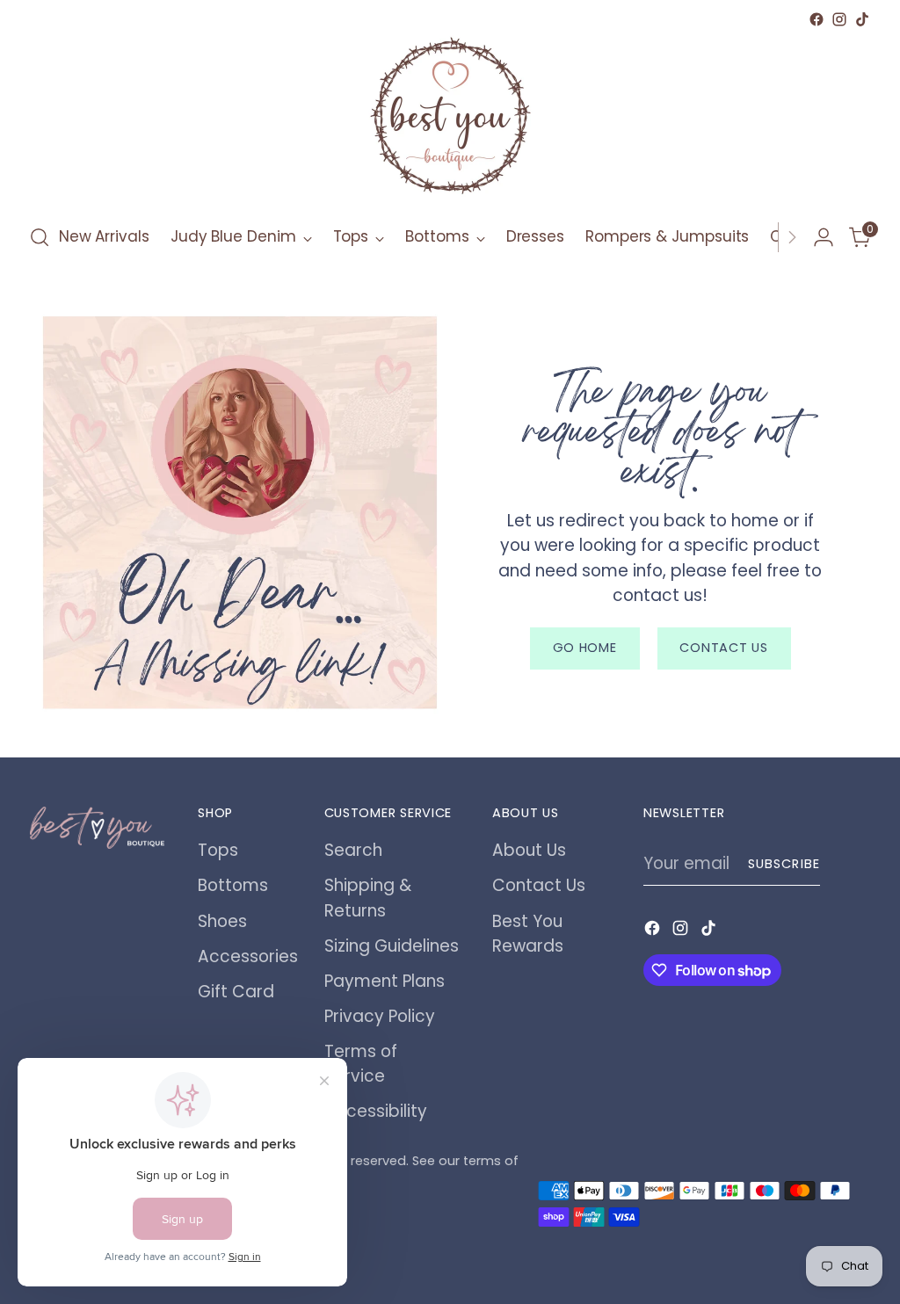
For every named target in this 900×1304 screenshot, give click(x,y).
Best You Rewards (527, 933)
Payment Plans (384, 981)
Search (353, 850)
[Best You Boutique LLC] (450, 119)
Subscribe (784, 864)
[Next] (792, 237)
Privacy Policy (379, 1016)
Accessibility (375, 1111)
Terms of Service (360, 1064)
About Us (529, 850)
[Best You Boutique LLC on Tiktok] (862, 19)
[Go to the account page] (823, 237)
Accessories (248, 956)
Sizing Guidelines (391, 946)
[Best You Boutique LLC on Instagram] (839, 19)
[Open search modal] (39, 237)
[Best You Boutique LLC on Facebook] (816, 19)
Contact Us (538, 885)
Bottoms (233, 885)
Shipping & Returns (367, 897)
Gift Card (236, 991)
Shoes (222, 921)
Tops (218, 850)
